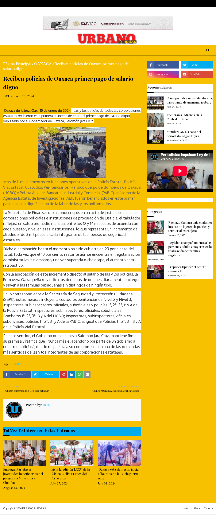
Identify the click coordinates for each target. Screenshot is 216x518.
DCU (6, 96)
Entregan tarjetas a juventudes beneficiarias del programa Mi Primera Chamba (23, 476)
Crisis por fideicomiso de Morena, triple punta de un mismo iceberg (190, 100)
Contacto (208, 508)
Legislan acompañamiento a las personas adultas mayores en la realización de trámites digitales (190, 249)
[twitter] (198, 3)
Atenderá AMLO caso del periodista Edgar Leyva (184, 134)
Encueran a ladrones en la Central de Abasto (184, 117)
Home (7, 3)
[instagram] (204, 3)
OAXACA (43, 63)
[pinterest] (211, 3)
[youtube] (197, 74)
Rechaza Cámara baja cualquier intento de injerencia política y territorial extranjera (190, 227)
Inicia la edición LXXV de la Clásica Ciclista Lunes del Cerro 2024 (70, 473)
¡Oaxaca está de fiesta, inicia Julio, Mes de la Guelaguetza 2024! (118, 473)
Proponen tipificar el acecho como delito (187, 269)
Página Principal (17, 63)
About (19, 3)
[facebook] (191, 3)
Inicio (186, 508)
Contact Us (35, 3)
